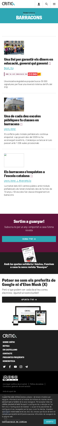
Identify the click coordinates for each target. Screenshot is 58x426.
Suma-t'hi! (27, 239)
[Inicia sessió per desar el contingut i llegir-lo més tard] (49, 63)
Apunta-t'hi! (27, 300)
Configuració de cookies (14, 422)
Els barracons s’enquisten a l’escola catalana (24, 173)
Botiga (6, 346)
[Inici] (10, 336)
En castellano (10, 349)
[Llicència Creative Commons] (29, 378)
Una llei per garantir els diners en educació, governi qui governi (28, 61)
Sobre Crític (9, 342)
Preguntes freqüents (13, 357)
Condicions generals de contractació (16, 386)
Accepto (49, 422)
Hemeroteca (29, 12)
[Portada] (8, 4)
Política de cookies (37, 384)
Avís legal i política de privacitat (15, 384)
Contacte (7, 353)
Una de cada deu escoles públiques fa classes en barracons (22, 120)
